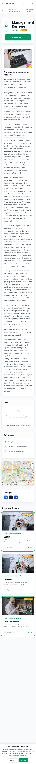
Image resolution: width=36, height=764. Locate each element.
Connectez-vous (11, 426)
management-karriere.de (16, 451)
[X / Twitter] (11, 497)
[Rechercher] (23, 3)
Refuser (12, 760)
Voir (29, 547)
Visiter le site (17, 37)
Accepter (23, 760)
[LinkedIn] (16, 497)
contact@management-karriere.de (19, 446)
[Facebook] (6, 497)
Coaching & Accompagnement (14, 10)
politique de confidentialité (17, 756)
